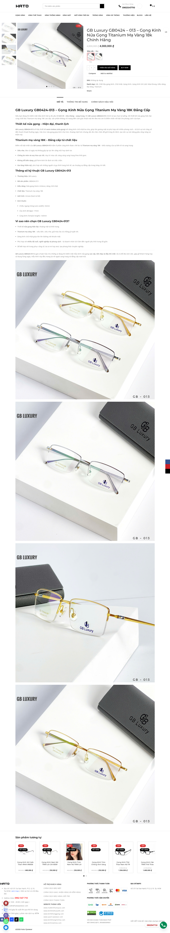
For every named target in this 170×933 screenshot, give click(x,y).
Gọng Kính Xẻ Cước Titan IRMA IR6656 (25, 863)
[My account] (139, 6)
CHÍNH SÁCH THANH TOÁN (54, 900)
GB (166, 32)
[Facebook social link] (93, 90)
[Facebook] (2, 919)
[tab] (60, 100)
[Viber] (6, 915)
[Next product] (93, 24)
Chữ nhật (118, 84)
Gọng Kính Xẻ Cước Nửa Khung (144, 84)
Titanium (98, 87)
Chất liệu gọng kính (106, 84)
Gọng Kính (127, 84)
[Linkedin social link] (101, 90)
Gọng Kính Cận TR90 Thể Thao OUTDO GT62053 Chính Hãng (147, 865)
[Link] (6, 909)
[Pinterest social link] (98, 90)
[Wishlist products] (145, 6)
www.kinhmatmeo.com (52, 923)
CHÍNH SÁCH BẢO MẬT (52, 888)
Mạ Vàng (90, 87)
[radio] (90, 56)
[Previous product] (88, 24)
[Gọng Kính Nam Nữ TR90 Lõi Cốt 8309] (50, 852)
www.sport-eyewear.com (53, 917)
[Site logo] (22, 6)
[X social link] (96, 90)
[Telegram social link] (104, 90)
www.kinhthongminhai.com (54, 920)
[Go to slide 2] (49, 86)
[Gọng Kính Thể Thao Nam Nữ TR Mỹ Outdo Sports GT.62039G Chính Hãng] (123, 852)
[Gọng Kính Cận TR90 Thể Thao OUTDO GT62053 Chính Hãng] (147, 852)
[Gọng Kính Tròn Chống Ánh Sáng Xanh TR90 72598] (98, 852)
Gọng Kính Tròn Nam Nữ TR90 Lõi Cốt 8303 (74, 864)
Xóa (90, 62)
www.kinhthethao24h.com (54, 911)
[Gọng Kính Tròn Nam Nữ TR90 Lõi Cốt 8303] (74, 852)
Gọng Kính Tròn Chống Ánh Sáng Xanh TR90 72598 (98, 864)
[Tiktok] (16, 919)
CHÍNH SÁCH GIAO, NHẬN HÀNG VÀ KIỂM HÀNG (62, 892)
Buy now (124, 68)
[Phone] (163, 925)
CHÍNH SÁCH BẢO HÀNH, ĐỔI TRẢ (57, 896)
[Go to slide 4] (53, 86)
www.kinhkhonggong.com (54, 914)
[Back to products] (91, 24)
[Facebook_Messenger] (6, 927)
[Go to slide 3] (51, 86)
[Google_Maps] (6, 903)
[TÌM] (102, 6)
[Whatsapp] (21, 919)
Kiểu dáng (162, 84)
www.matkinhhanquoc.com (54, 908)
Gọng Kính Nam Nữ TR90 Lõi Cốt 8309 (50, 863)
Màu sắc (90, 51)
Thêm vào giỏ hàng (107, 68)
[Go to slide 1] (46, 86)
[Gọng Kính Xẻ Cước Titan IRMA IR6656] (25, 852)
